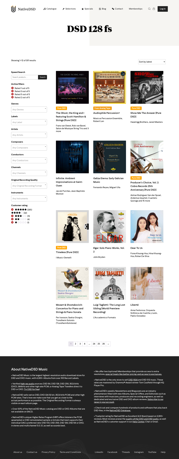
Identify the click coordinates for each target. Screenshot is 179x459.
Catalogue (51, 9)
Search (42, 77)
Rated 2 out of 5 (22, 97)
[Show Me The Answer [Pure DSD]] (146, 87)
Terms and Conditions (70, 452)
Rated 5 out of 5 (22, 94)
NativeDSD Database (119, 411)
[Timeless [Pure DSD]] (72, 226)
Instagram (139, 452)
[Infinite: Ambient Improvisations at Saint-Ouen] (72, 157)
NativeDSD (23, 9)
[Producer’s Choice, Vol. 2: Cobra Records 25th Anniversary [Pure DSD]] (146, 157)
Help (163, 452)
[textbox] (29, 110)
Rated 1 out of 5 (22, 88)
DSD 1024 (133, 380)
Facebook (112, 452)
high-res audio (27, 384)
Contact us (32, 452)
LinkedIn (99, 452)
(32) (19, 213)
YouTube (152, 452)
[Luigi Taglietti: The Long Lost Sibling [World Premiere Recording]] (109, 283)
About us (17, 452)
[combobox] (29, 109)
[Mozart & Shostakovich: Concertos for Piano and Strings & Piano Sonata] (72, 283)
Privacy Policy (48, 452)
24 (94, 344)
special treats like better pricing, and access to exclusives (133, 374)
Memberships (135, 9)
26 (103, 344)
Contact (119, 9)
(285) (23, 210)
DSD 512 (146, 380)
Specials (89, 9)
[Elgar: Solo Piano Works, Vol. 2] (109, 226)
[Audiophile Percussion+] (109, 87)
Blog (104, 9)
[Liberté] (146, 283)
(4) (22, 219)
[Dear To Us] (146, 226)
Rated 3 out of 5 (22, 91)
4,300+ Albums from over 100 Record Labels (57, 378)
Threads (126, 452)
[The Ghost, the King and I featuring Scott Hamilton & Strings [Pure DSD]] (72, 87)
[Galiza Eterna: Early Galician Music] (109, 157)
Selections (70, 9)
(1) (22, 223)
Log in (163, 9)
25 (99, 344)
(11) (22, 216)
